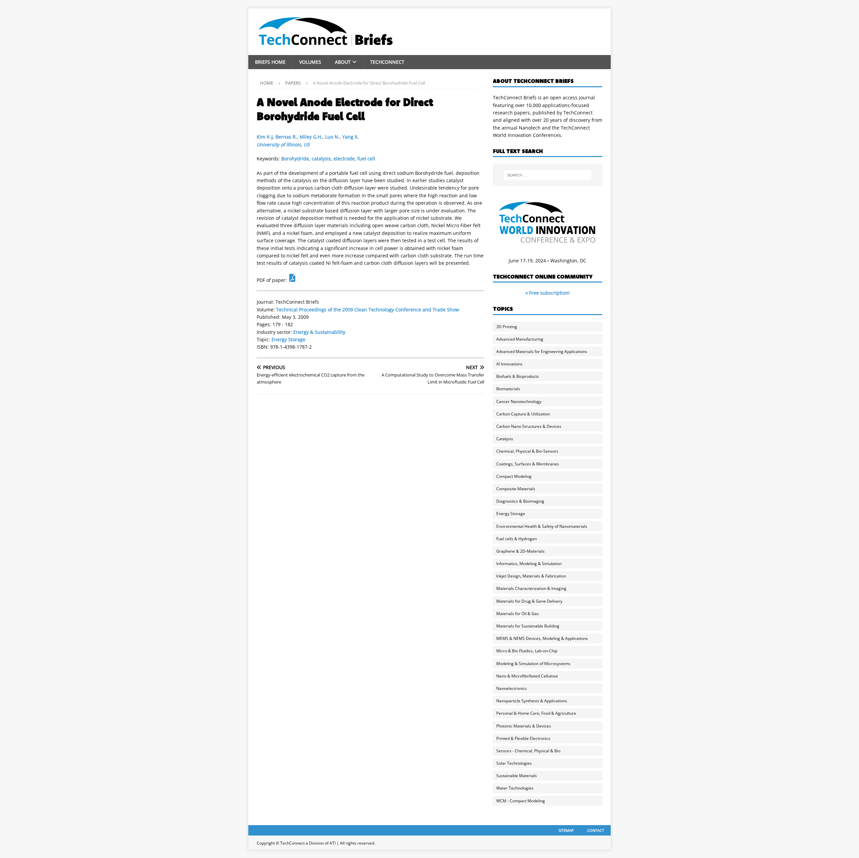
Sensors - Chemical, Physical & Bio (528, 751)
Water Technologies (515, 788)
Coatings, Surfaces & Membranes (527, 464)
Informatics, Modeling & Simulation (529, 563)
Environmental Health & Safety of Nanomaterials (541, 526)
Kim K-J (265, 137)
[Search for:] (547, 175)
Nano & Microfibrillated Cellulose (527, 676)
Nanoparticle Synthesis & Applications (531, 701)
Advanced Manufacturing (519, 339)
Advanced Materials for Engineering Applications (541, 351)
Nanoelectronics (511, 688)
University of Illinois (279, 144)
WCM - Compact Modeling (520, 801)
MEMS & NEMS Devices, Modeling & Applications (542, 638)
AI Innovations (509, 364)
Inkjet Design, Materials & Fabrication (531, 576)
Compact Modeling (514, 476)
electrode (344, 158)
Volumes (310, 62)
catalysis (321, 158)
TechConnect (387, 62)
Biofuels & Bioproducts (517, 376)
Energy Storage (288, 339)
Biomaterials (508, 389)
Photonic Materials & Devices (523, 726)
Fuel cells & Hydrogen (516, 539)
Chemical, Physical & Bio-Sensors (527, 451)
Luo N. (332, 137)
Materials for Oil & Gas (517, 613)
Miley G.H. (311, 137)
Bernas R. (286, 137)
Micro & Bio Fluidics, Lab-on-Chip (526, 651)
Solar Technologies (514, 763)
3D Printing (506, 327)
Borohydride (295, 158)
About (343, 62)
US (307, 144)
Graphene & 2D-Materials (520, 551)
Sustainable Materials (516, 775)
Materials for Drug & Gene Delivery (529, 601)
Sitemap (566, 830)
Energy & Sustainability (319, 332)
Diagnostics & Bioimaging (520, 501)
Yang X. (350, 137)
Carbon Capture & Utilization (523, 414)
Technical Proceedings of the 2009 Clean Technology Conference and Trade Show (367, 309)
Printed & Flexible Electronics (523, 738)
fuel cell (366, 158)
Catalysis (504, 439)
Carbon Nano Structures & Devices (528, 426)
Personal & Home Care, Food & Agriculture (536, 713)
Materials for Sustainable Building (527, 626)
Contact (595, 830)
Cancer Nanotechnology (518, 401)
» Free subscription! (547, 293)
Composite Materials (515, 489)
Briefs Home (270, 62)
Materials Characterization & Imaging (531, 588)
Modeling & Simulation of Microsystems (533, 663)
